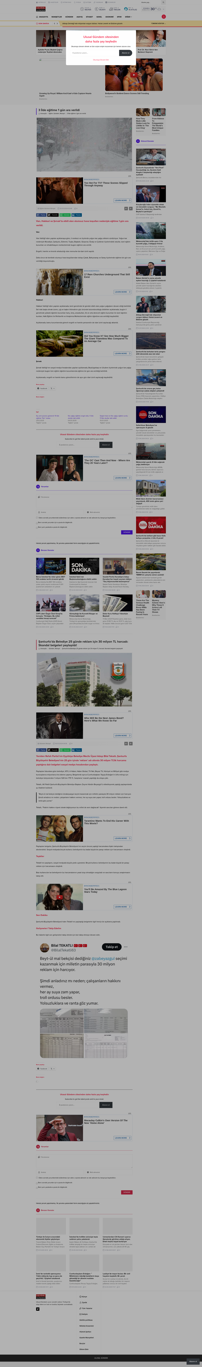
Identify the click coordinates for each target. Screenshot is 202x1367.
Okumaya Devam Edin (101, 60)
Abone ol (125, 53)
